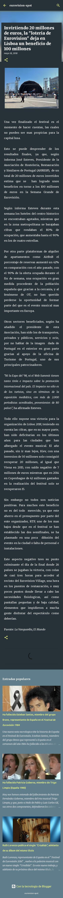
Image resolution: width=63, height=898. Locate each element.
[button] (6, 60)
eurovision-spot (20, 5)
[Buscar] (58, 5)
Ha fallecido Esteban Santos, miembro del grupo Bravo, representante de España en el (29, 719)
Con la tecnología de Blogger (33, 886)
